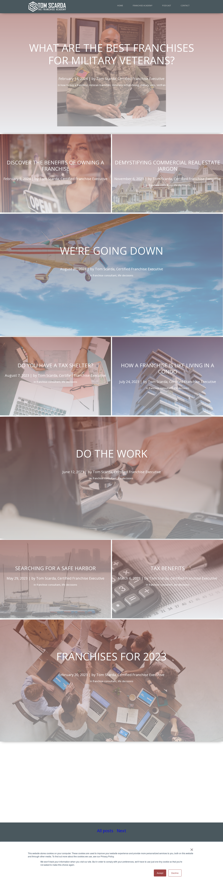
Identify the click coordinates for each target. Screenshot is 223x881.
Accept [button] (160, 872)
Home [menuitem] (120, 5)
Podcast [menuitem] (166, 5)
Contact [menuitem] (185, 5)
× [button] (192, 848)
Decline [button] (175, 872)
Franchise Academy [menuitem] (142, 5)
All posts (105, 830)
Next (121, 830)
